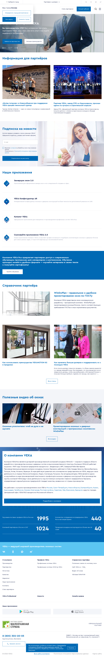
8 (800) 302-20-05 (13, 636)
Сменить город (24, 19)
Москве (49, 487)
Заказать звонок (15, 644)
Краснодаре (8, 490)
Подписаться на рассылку (20, 158)
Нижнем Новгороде (31, 490)
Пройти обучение (13, 271)
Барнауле (78, 490)
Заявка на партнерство (12, 41)
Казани (95, 487)
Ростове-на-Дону (46, 490)
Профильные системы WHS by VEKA (49, 567)
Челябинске (18, 490)
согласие (13, 148)
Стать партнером (67, 9)
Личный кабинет (83, 9)
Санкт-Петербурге (60, 487)
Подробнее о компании (52, 501)
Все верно (9, 19)
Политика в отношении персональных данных (71, 654)
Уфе (64, 490)
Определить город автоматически (16, 13)
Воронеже (70, 490)
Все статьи (52, 381)
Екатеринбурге (86, 487)
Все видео (52, 439)
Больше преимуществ (34, 41)
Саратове (58, 490)
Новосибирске (74, 487)
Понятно (71, 648)
